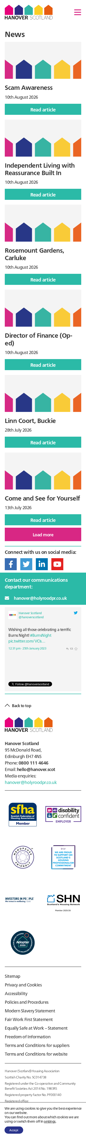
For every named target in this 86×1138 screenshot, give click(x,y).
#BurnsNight (40, 635)
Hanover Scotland (29, 12)
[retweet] (71, 648)
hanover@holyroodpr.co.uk (40, 598)
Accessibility (16, 993)
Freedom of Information (27, 1037)
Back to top (21, 705)
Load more (43, 535)
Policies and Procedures (26, 1002)
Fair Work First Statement (29, 1019)
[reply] (67, 648)
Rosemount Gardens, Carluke (34, 254)
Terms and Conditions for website (36, 1054)
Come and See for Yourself (42, 498)
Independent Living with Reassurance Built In (40, 169)
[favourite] (76, 648)
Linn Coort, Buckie (30, 420)
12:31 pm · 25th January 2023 (27, 648)
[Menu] (77, 12)
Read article (48, 110)
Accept (13, 1130)
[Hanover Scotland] (12, 615)
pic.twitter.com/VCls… (26, 640)
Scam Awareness (29, 87)
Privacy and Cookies (23, 985)
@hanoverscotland (31, 617)
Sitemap (12, 976)
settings (49, 1121)
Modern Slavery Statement (30, 1011)
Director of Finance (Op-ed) (38, 339)
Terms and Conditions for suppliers (37, 1045)
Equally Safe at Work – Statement (36, 1028)
